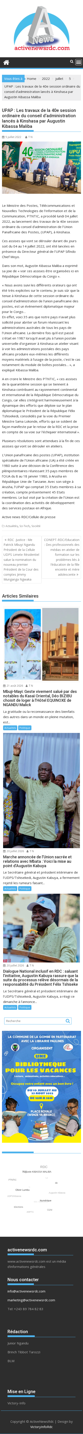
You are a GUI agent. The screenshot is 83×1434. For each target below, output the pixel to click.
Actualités (12, 526)
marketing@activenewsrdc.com (31, 1300)
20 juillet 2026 (15, 851)
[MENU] (78, 62)
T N (30, 137)
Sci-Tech (24, 526)
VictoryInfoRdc (41, 1426)
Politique (24, 727)
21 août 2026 (14, 686)
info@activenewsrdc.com (26, 1291)
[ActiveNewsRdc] (6, 61)
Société (36, 526)
